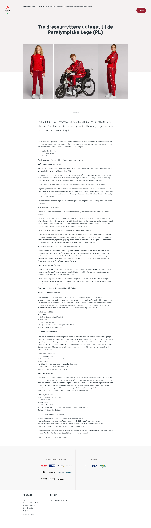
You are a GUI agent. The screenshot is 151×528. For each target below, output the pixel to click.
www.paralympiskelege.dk (87, 430)
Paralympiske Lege (29, 6)
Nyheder (41, 6)
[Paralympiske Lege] (7, 10)
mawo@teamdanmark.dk (90, 421)
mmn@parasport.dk (95, 424)
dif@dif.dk (26, 511)
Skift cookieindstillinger (58, 500)
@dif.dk (80, 418)
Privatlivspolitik (28, 515)
